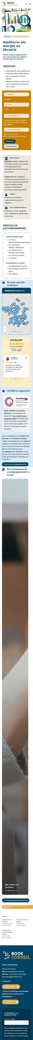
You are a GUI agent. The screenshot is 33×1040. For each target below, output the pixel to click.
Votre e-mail (9, 1019)
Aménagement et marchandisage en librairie (7, 932)
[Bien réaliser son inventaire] (15, 687)
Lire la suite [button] (9, 374)
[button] (30, 4)
